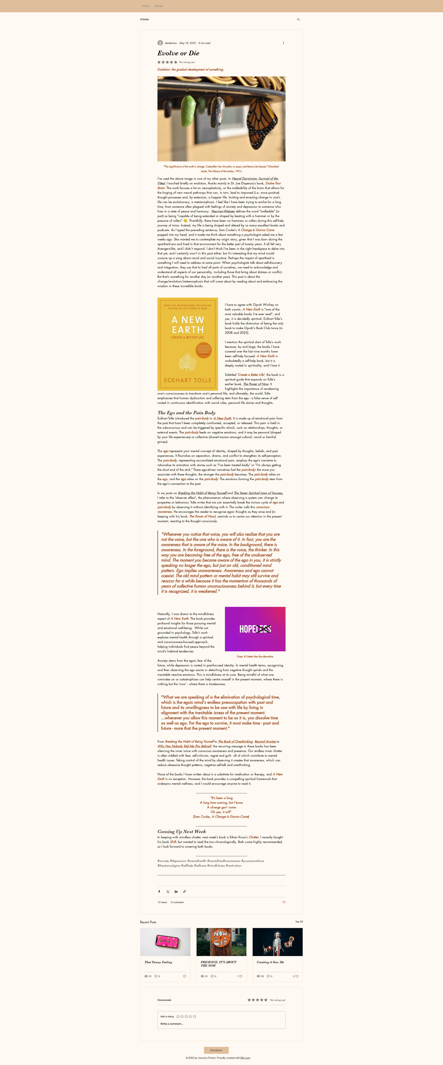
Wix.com (245, 1057)
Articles (144, 19)
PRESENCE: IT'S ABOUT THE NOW (218, 963)
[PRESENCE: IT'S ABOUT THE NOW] (222, 942)
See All (299, 921)
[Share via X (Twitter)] (167, 891)
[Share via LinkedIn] (176, 891)
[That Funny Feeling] (165, 942)
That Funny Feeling (158, 962)
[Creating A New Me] (278, 942)
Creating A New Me (270, 962)
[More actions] (283, 43)
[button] (298, 19)
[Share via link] (184, 891)
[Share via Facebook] (159, 891)
